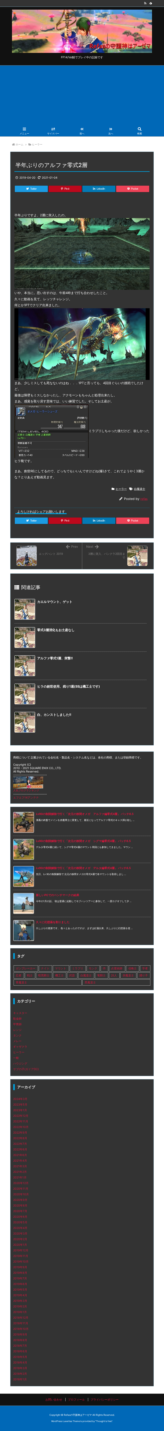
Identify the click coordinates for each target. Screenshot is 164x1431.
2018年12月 (20, 1317)
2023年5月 (20, 1104)
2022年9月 (20, 1132)
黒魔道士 (90, 982)
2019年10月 (21, 1261)
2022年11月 (20, 1121)
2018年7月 (20, 1345)
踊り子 (143, 975)
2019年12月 (20, 1250)
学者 (145, 968)
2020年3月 (20, 1233)
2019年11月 (20, 1256)
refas (144, 499)
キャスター (20, 1013)
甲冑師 (17, 1024)
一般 (16, 1057)
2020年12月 (21, 1183)
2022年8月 (20, 1138)
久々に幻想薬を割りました (53, 922)
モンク (93, 968)
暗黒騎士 (43, 975)
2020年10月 (21, 1194)
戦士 (30, 975)
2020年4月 (20, 1228)
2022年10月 (21, 1127)
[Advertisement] (82, 95)
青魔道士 (21, 982)
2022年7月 (20, 1143)
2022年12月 (20, 1115)
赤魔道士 (128, 975)
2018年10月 (21, 1328)
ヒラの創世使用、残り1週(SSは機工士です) (68, 686)
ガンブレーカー (25, 968)
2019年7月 (20, 1278)
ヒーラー (37, 144)
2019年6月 (20, 1284)
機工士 (59, 975)
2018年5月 (20, 1356)
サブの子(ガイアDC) (26, 1069)
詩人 (114, 975)
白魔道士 (139, 488)
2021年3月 (20, 1166)
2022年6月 (20, 1149)
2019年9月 (20, 1267)
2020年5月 (20, 1222)
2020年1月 (20, 1244)
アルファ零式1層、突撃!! (55, 658)
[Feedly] (151, 3)
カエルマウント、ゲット (54, 602)
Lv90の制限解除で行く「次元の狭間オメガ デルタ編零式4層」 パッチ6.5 (83, 868)
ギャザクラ (20, 1046)
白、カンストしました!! (54, 715)
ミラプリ (77, 968)
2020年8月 (20, 1205)
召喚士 (132, 968)
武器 (72, 975)
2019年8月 (20, 1272)
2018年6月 (20, 1351)
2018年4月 (20, 1362)
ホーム (19, 144)
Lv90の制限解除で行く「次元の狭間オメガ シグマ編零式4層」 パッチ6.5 (83, 841)
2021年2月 (20, 1171)
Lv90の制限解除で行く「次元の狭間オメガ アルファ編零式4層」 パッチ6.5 (85, 814)
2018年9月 (20, 1334)
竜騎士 (101, 975)
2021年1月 (20, 1177)
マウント (60, 968)
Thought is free (104, 1421)
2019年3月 (20, 1300)
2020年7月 (20, 1211)
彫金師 (17, 1018)
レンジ (17, 1029)
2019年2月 (20, 1306)
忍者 (18, 975)
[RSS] (145, 3)
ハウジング (20, 1063)
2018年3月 (20, 1368)
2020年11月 (20, 1188)
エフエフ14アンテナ (26, 797)
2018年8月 (20, 1340)
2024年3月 (20, 1099)
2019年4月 (20, 1295)
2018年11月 (20, 1323)
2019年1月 (20, 1312)
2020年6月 (20, 1216)
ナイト (45, 968)
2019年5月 (20, 1289)
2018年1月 (20, 1379)
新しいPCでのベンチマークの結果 (57, 895)
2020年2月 (20, 1239)
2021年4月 (20, 1160)
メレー (17, 1041)
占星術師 (116, 968)
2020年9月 (20, 1199)
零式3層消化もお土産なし (56, 630)
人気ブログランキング (26, 790)
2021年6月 (20, 1155)
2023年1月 (20, 1110)
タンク (17, 1035)
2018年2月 (20, 1373)
